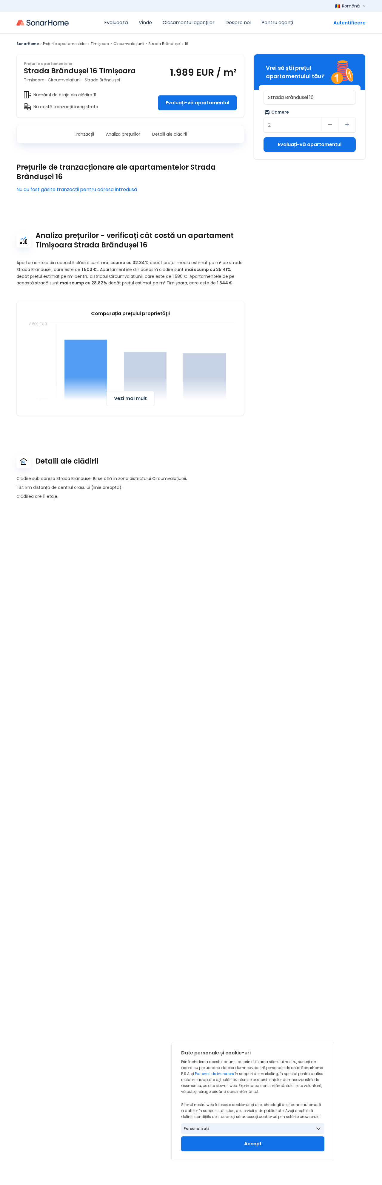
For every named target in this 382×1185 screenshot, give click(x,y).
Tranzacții (84, 134)
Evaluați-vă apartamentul (197, 102)
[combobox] (309, 97)
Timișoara (100, 43)
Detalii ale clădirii (169, 134)
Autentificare (349, 23)
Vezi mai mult (130, 398)
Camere (280, 112)
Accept (253, 1143)
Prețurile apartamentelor (65, 43)
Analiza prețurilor (123, 134)
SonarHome (27, 43)
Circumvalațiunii (128, 43)
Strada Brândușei (164, 43)
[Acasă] (42, 23)
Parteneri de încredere (214, 1073)
